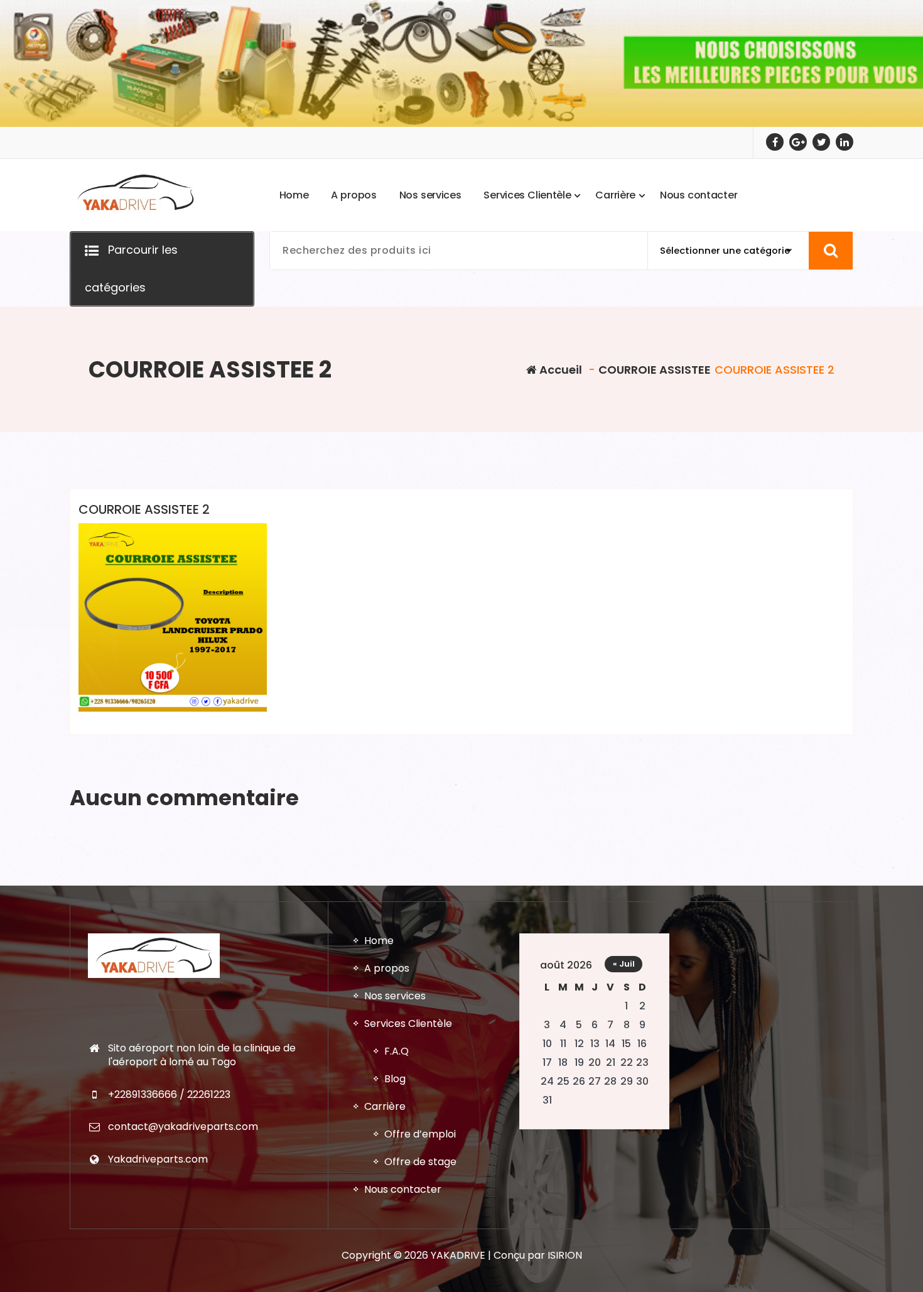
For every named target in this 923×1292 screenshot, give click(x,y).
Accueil (559, 369)
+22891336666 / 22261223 (169, 1094)
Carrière (385, 1106)
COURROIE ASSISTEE (654, 369)
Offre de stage (420, 1161)
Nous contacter (402, 1189)
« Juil (624, 963)
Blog (395, 1079)
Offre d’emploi (420, 1134)
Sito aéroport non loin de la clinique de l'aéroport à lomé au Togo (202, 1055)
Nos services (395, 996)
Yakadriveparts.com (158, 1159)
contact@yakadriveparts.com (183, 1126)
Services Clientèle (408, 1023)
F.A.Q (396, 1051)
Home (379, 940)
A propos (386, 968)
